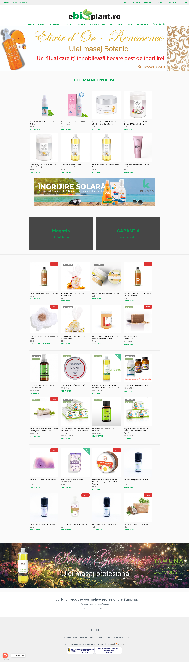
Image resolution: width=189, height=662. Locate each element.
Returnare (83, 637)
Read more (65, 301)
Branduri (142, 25)
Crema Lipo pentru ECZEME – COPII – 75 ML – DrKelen (74, 123)
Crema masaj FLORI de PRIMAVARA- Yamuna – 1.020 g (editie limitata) (136, 123)
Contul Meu (171, 2)
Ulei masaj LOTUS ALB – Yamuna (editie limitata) (105, 166)
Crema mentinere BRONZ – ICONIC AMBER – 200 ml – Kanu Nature (104, 123)
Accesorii (82, 25)
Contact (159, 2)
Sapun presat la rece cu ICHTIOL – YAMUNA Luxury (135, 337)
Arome (93, 25)
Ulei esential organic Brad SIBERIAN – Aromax (136, 481)
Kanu (129, 25)
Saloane (42, 25)
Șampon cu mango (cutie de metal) (73, 385)
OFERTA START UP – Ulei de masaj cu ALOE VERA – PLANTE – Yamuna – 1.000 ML (106, 386)
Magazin (136, 2)
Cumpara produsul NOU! (40, 343)
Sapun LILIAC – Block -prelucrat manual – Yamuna (43, 481)
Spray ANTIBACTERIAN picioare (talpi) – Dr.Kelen (43, 123)
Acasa (126, 2)
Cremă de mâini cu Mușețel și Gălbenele (106, 293)
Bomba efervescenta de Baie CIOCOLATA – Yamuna (44, 337)
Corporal (55, 25)
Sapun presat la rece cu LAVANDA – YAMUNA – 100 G (72, 481)
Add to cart (35, 129)
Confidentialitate (70, 637)
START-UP (29, 25)
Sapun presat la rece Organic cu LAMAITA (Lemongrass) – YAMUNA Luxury (44, 430)
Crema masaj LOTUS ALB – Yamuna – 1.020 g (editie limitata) (44, 166)
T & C (59, 637)
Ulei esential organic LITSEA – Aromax (42, 524)
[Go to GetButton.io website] (5, 659)
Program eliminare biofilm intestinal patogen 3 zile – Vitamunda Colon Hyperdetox (136, 431)
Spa (103, 25)
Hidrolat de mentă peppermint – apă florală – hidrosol (42, 386)
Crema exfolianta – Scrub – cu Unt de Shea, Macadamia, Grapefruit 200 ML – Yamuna (105, 482)
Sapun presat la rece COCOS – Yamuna (136, 524)
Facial (68, 25)
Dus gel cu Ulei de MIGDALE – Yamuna (74, 524)
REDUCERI (120, 637)
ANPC (129, 637)
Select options (98, 436)
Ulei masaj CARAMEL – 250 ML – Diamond (44, 293)
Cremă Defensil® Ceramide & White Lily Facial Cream (137, 166)
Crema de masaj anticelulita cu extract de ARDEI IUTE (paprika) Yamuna (106, 337)
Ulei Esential (116, 25)
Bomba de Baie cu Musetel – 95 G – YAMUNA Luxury (73, 337)
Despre (92, 637)
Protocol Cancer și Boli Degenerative (136, 385)
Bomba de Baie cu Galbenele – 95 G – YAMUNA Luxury (73, 295)
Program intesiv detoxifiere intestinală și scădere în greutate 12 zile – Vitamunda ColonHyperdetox (75, 431)
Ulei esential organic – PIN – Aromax (104, 524)
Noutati (101, 637)
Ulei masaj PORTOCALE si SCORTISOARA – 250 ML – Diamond (137, 295)
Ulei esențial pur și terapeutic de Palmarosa (103, 430)
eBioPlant (148, 2)
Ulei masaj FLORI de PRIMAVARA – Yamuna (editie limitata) (72, 166)
